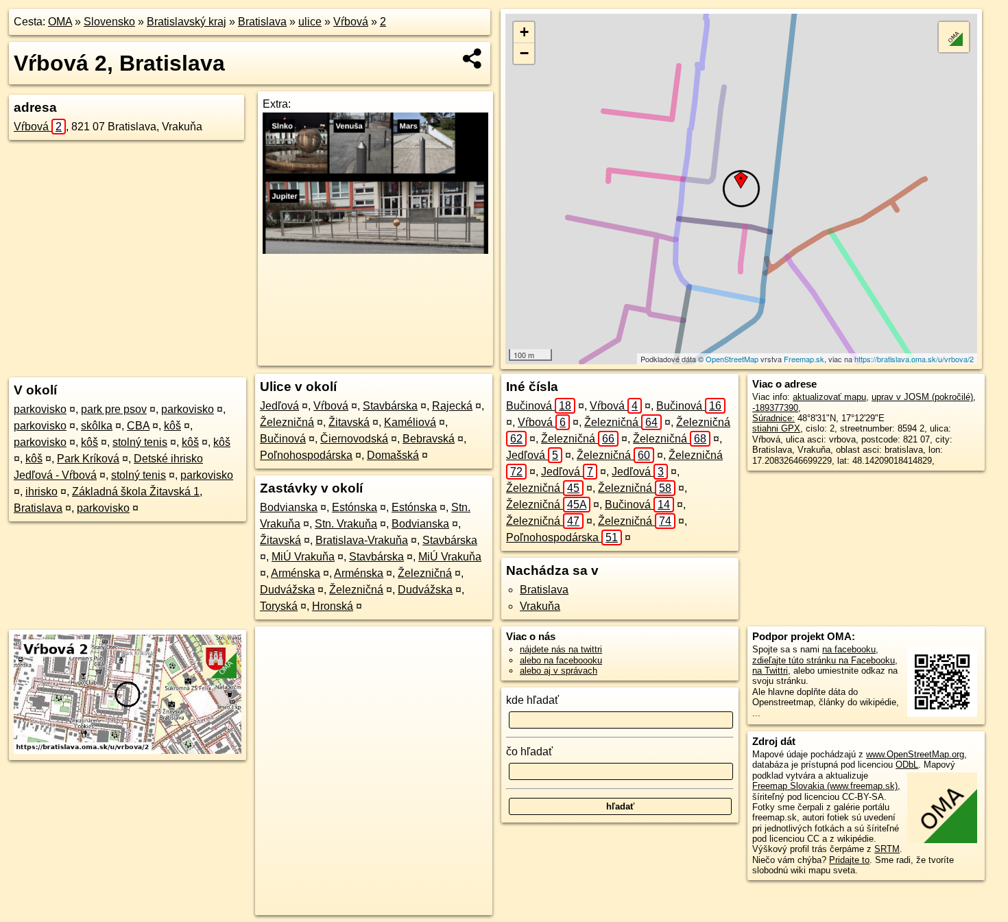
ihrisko (41, 491)
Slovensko (109, 21)
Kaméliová (410, 422)
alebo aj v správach (558, 670)
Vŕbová (350, 21)
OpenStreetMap (732, 358)
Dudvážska (287, 589)
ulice (310, 21)
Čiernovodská (354, 439)
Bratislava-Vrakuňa (361, 540)
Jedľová (279, 406)
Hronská (332, 606)
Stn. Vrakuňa (346, 524)
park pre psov (114, 409)
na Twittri (770, 670)
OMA (60, 21)
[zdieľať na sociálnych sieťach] (473, 58)
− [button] (524, 53)
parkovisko (40, 409)
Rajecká (452, 406)
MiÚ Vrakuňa (303, 557)
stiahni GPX (776, 428)
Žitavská (349, 422)
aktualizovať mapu (829, 397)
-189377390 (775, 408)
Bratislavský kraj (186, 21)
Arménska (295, 573)
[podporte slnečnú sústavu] (375, 250)
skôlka (96, 426)
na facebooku (849, 649)
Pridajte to (849, 860)
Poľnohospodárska (306, 455)
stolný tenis (139, 442)
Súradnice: (773, 418)
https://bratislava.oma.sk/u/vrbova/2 (914, 358)
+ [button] (524, 31)
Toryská (279, 606)
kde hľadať (532, 700)
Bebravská (429, 439)
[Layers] (954, 37)
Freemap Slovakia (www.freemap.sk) (825, 786)
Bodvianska (288, 507)
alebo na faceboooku (561, 660)
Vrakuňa (540, 606)
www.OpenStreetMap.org (915, 754)
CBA (138, 426)
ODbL (907, 764)
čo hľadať (529, 751)
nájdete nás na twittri (561, 649)
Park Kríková (88, 458)
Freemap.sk (804, 358)
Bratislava (262, 21)
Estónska (354, 507)
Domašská (393, 455)
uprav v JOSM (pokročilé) (922, 397)
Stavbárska (390, 406)
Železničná (287, 422)
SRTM (887, 849)
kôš (172, 426)
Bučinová (283, 439)
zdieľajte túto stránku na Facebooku (823, 660)
